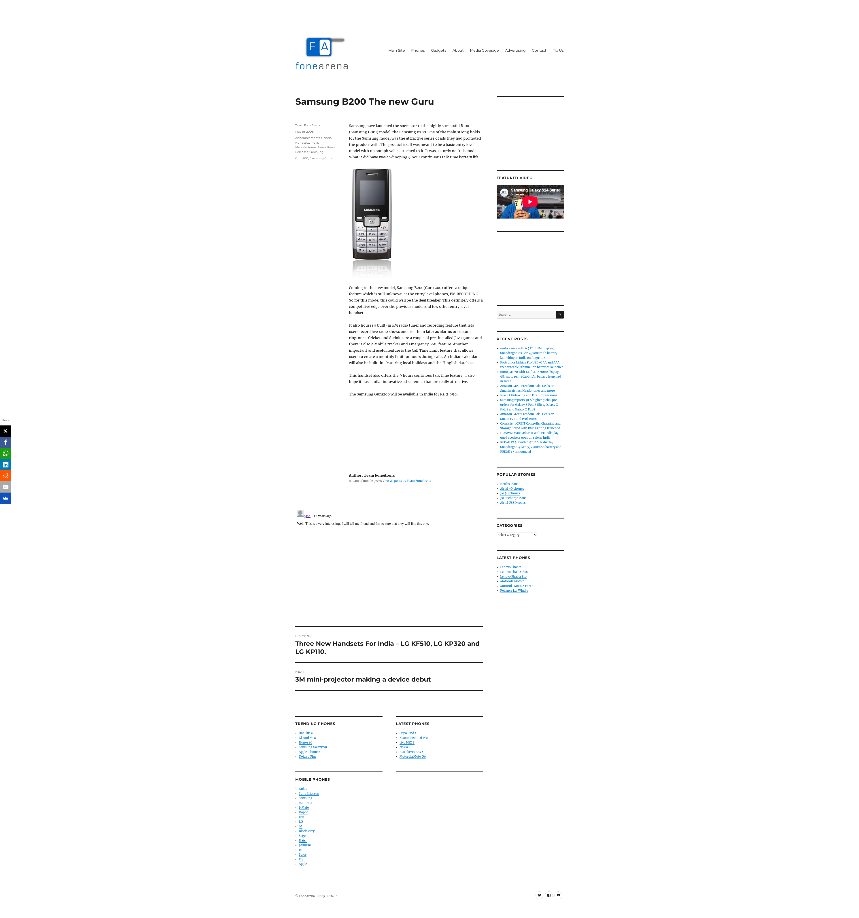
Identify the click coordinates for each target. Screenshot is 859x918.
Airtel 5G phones (512, 489)
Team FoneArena (307, 125)
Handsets (302, 142)
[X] (5, 431)
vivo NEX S (407, 742)
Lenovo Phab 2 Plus (514, 572)
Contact (539, 50)
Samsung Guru (321, 158)
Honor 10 (305, 742)
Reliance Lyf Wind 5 (514, 591)
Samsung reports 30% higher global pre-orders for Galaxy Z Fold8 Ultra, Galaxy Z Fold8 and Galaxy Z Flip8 (529, 404)
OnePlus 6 (306, 733)
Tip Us (558, 50)
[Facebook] (5, 442)
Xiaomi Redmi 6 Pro (414, 738)
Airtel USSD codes (513, 503)
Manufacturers (306, 147)
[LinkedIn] (5, 464)
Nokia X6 (406, 747)
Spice (302, 854)
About (458, 50)
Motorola (305, 803)
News (322, 147)
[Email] (5, 487)
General (327, 138)
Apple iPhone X (309, 752)
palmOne (305, 845)
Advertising (515, 50)
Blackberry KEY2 (411, 752)
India (314, 142)
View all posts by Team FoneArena (407, 481)
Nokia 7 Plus (307, 757)
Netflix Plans (509, 484)
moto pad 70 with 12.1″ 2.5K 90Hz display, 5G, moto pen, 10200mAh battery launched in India (530, 376)
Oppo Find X (408, 733)
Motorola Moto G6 (413, 757)
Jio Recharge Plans (513, 498)
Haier (303, 840)
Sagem (303, 836)
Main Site (396, 50)
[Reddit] (5, 475)
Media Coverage (484, 50)
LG (301, 822)
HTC (302, 817)
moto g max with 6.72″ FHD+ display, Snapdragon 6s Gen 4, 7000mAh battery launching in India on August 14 (528, 353)
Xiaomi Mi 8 (307, 738)
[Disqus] (389, 564)
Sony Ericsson (309, 793)
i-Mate (304, 808)
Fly (301, 859)
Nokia (303, 789)
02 (300, 826)
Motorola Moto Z (512, 581)
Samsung (316, 152)
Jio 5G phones (510, 493)
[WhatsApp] (5, 453)
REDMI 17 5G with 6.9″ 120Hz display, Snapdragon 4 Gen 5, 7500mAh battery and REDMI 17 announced (530, 447)
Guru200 (301, 158)
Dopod (303, 812)
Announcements (307, 138)
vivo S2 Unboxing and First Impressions (528, 395)
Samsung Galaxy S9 (313, 747)
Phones (418, 50)
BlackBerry (307, 831)
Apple (303, 864)
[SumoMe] (5, 498)
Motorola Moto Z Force (516, 586)
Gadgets (438, 50)
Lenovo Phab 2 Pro (513, 576)
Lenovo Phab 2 (510, 567)
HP (301, 850)
